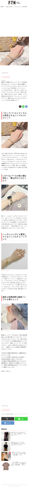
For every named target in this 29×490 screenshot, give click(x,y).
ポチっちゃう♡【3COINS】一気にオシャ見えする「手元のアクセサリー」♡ (14, 61)
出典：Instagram (25, 64)
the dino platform (16, 486)
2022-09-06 (5, 73)
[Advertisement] (14, 22)
